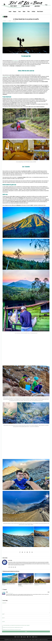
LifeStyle (33, 11)
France (19, 11)
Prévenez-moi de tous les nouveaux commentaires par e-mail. (12, 627)
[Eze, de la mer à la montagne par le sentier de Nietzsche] (26, 578)
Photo (28, 11)
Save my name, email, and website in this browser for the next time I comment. (16, 625)
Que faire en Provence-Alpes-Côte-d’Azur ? (8, 583)
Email (3, 617)
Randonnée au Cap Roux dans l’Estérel (40, 583)
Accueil (10, 11)
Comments (4, 602)
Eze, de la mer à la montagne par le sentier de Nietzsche (25, 584)
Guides (24, 11)
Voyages (14, 11)
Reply (48, 592)
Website (3, 621)
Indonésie (5, 16)
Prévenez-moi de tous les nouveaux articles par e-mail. (11, 629)
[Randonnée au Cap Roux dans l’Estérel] (42, 578)
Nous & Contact (40, 11)
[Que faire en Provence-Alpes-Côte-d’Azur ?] (10, 578)
